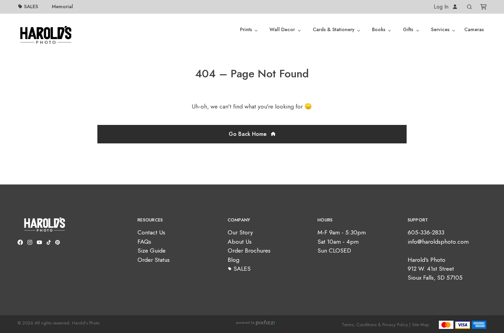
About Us (240, 241)
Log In (442, 7)
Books (378, 29)
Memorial (62, 6)
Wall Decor (282, 29)
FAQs (144, 241)
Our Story (240, 232)
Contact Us (151, 232)
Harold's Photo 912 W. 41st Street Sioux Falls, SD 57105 (435, 268)
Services (440, 29)
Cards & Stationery (334, 29)
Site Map (420, 324)
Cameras (474, 29)
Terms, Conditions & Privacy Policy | (376, 324)
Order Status (153, 259)
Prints (246, 29)
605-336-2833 (426, 232)
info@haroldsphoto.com (438, 241)
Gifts (408, 29)
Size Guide (151, 250)
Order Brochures (249, 250)
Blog (233, 259)
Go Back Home (248, 134)
